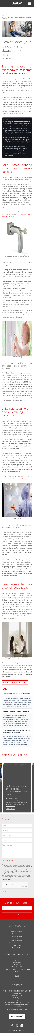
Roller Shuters (17, 941)
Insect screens (17, 947)
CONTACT (17, 974)
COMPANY (17, 960)
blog (3, 15)
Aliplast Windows (17, 934)
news (17, 978)
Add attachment (9, 861)
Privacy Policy (11, 876)
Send (5, 892)
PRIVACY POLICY (17, 967)
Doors (17, 938)
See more (10, 808)
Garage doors (17, 945)
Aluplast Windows (17, 932)
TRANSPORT (17, 962)
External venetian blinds (17, 943)
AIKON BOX (17, 965)
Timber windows (17, 936)
